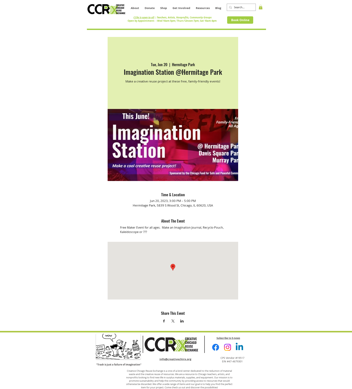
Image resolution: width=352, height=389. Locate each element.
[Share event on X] (173, 321)
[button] (202, 8)
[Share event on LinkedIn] (182, 321)
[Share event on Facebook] (164, 321)
